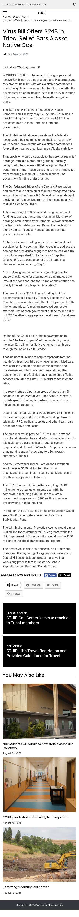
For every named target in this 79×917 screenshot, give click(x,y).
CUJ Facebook (36, 4)
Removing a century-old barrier (26, 887)
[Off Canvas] (5, 12)
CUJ (42, 13)
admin (6, 54)
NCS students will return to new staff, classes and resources (38, 746)
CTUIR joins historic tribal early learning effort (35, 817)
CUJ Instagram (13, 4)
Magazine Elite (55, 905)
